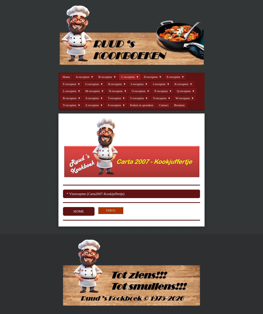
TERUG (111, 210)
